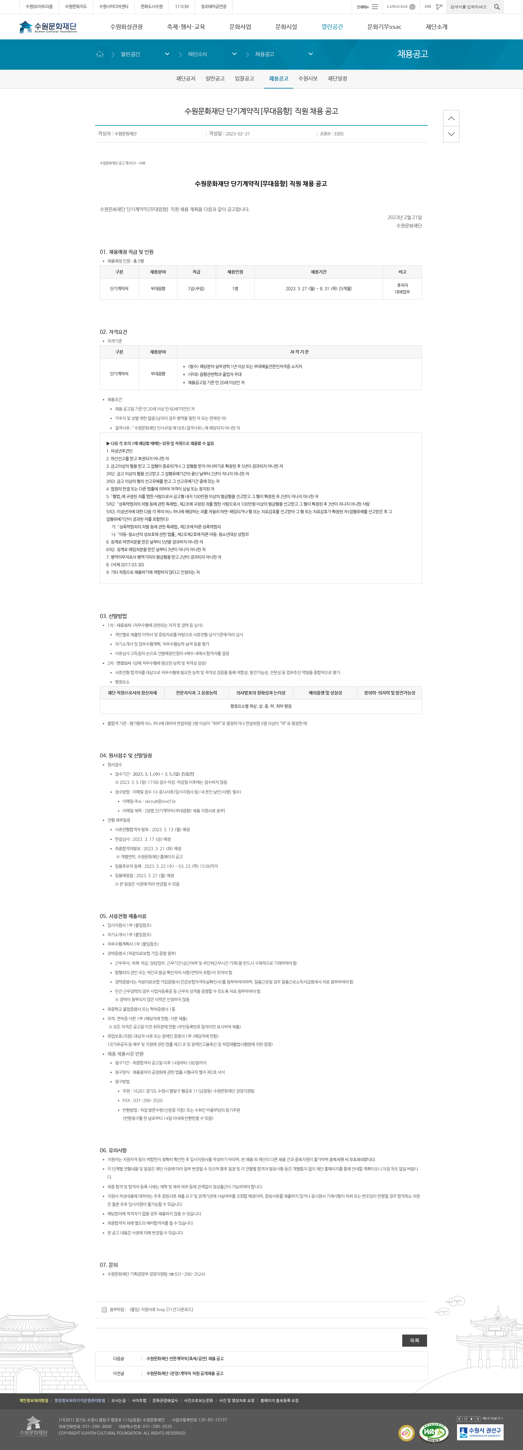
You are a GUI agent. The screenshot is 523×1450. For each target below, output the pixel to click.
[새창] (459, 1432)
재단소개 (437, 27)
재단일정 (337, 79)
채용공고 (264, 54)
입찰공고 (244, 79)
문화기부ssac (384, 27)
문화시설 (286, 27)
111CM (182, 6)
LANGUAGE (397, 7)
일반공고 (215, 79)
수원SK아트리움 (39, 6)
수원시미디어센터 (113, 6)
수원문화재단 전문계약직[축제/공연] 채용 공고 (185, 1358)
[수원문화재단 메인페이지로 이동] (48, 27)
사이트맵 (139, 1400)
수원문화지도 (76, 6)
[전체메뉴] (367, 6)
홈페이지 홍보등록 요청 (280, 1400)
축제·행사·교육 (186, 27)
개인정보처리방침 (33, 1400)
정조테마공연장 (213, 6)
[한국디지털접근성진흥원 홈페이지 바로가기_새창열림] (434, 1433)
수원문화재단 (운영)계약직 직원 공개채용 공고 (184, 1373)
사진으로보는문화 (198, 1400)
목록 (414, 1340)
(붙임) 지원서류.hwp (147, 1309)
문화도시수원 (152, 6)
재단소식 (197, 54)
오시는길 (118, 1400)
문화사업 (240, 27)
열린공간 (332, 27)
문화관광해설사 (165, 1400)
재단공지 (186, 79)
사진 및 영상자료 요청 (237, 1400)
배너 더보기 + (493, 1418)
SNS (428, 7)
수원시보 (308, 79)
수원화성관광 (126, 27)
